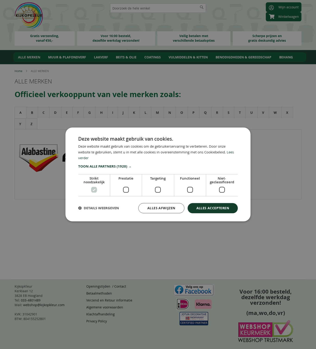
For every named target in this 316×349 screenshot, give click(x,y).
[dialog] (158, 174)
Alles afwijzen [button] (161, 208)
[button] (158, 166)
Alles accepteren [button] (212, 208)
